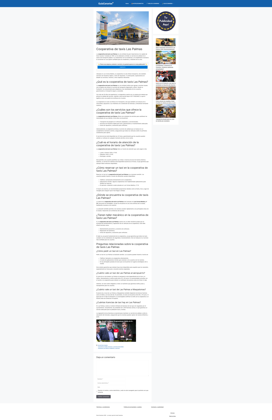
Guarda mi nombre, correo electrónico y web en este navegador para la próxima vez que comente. (123, 391)
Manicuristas (172, 416)
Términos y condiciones (103, 407)
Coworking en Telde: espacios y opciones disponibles (111, 346)
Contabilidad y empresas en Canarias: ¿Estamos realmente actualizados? (164, 67)
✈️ (152, 3)
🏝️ (167, 3)
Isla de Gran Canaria (103, 345)
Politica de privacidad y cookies (133, 407)
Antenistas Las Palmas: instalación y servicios (109, 348)
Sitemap (172, 413)
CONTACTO (122, 67)
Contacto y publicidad (157, 407)
